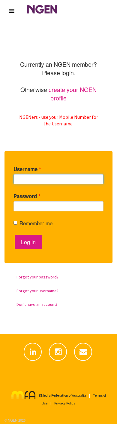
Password (27, 196)
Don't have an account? (37, 304)
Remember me (36, 223)
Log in (28, 242)
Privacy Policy (64, 403)
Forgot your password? (37, 277)
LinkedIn (33, 360)
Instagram (59, 360)
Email (84, 360)
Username (27, 169)
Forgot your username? (37, 290)
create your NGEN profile (73, 93)
